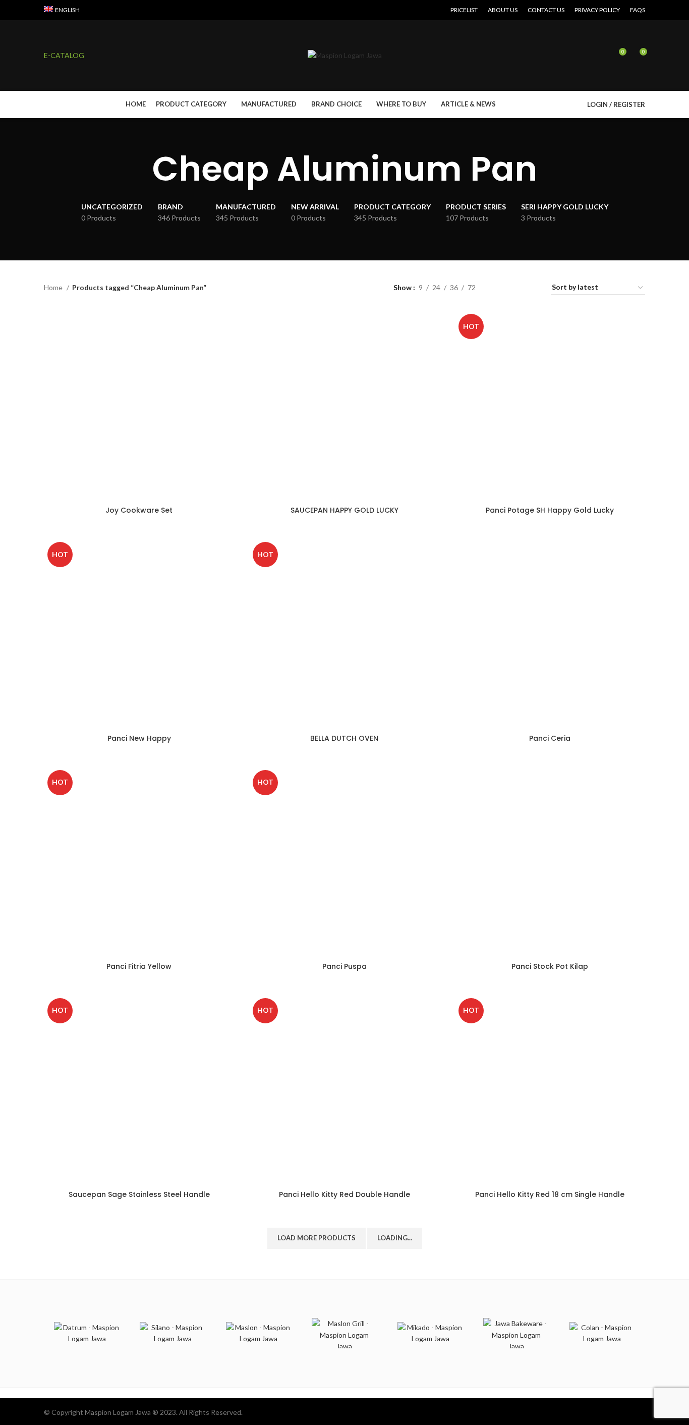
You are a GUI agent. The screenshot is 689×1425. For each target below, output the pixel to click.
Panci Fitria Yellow (138, 966)
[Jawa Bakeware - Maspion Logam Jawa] (516, 1333)
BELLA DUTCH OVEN (344, 738)
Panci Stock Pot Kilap (549, 966)
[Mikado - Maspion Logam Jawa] (430, 1333)
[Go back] (139, 169)
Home (54, 287)
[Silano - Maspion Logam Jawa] (172, 1333)
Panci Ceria (549, 738)
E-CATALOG (64, 55)
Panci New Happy (139, 738)
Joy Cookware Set (139, 510)
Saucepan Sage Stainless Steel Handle (139, 1194)
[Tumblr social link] (123, 10)
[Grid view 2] (499, 288)
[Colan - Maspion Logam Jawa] (602, 1333)
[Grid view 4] (531, 288)
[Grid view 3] (515, 288)
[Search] (601, 55)
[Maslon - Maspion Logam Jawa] (259, 1333)
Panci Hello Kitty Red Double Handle (344, 1194)
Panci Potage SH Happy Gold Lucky (550, 510)
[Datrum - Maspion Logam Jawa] (87, 1333)
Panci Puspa (344, 966)
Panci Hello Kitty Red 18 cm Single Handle (549, 1194)
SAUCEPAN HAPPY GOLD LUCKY (344, 510)
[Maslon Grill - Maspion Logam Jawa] (344, 1333)
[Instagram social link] (100, 10)
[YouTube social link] (112, 10)
